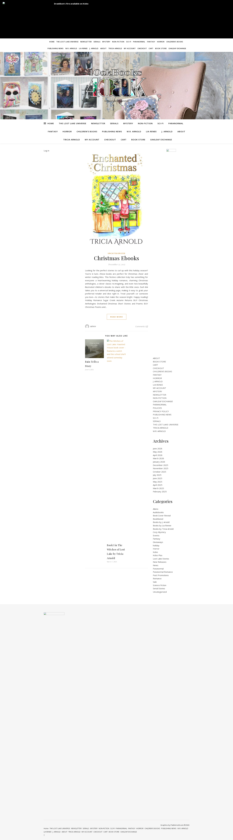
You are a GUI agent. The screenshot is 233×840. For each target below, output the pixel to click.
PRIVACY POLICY (161, 411)
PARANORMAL (139, 42)
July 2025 (157, 475)
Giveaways (158, 542)
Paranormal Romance (163, 572)
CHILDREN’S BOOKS (174, 42)
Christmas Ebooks (116, 258)
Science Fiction (159, 585)
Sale (155, 581)
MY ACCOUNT (130, 48)
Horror (156, 548)
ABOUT (103, 48)
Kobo (155, 552)
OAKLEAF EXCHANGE (177, 48)
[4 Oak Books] (116, 83)
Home (51, 42)
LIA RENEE (83, 48)
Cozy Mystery (159, 532)
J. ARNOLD (93, 48)
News (155, 565)
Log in (46, 150)
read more (116, 317)
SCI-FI (128, 42)
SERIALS (97, 42)
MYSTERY (106, 42)
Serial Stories (159, 588)
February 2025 (160, 491)
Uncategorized (116, 253)
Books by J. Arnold (161, 522)
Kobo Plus (157, 555)
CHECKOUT (142, 48)
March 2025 (158, 488)
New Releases (159, 562)
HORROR (161, 42)
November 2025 (160, 468)
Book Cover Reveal (162, 515)
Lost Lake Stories (161, 558)
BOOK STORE (161, 48)
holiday (156, 545)
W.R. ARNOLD (71, 48)
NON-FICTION (118, 42)
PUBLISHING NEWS (56, 48)
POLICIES (157, 408)
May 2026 (157, 451)
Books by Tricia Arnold (163, 529)
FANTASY (151, 42)
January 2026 (159, 461)
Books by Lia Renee (162, 525)
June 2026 (157, 448)
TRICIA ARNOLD (115, 48)
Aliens (155, 509)
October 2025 (159, 471)
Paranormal (158, 568)
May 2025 (157, 481)
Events (156, 535)
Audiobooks (158, 512)
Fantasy (156, 538)
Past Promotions (161, 575)
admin (93, 326)
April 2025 (157, 485)
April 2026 (157, 455)
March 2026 (158, 458)
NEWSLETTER (86, 42)
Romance (157, 578)
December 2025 (160, 465)
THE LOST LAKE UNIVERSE (67, 42)
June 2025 (157, 478)
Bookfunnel (158, 519)
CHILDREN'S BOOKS (162, 371)
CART (151, 48)
